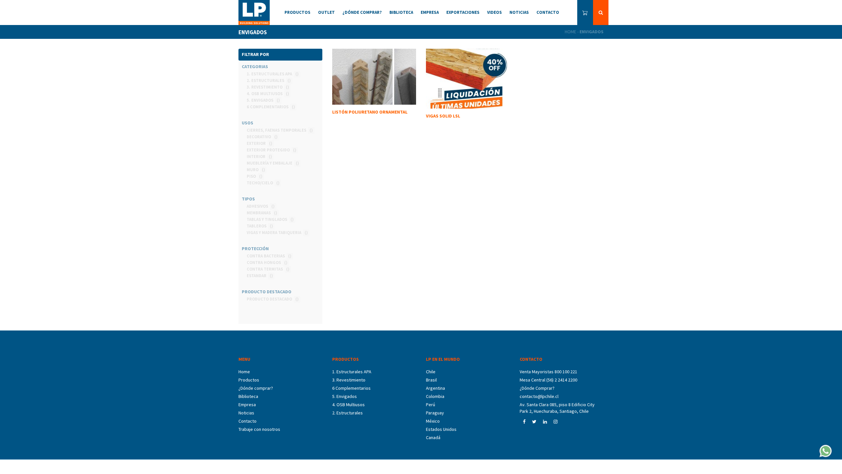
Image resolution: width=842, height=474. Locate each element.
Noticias (246, 413)
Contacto (247, 421)
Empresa (247, 405)
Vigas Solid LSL (443, 116)
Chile (430, 372)
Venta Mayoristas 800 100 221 (548, 372)
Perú (430, 405)
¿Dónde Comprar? (537, 388)
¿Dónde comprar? (255, 388)
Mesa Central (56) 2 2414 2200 (548, 380)
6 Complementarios (351, 388)
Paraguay (435, 413)
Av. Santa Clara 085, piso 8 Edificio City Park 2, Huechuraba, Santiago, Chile (557, 408)
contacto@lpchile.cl (539, 396)
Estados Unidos (441, 429)
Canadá (433, 437)
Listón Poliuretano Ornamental (370, 112)
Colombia (435, 396)
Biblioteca (248, 396)
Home (570, 32)
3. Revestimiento (348, 380)
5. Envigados (344, 396)
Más (468, 139)
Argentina (435, 388)
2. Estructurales (347, 413)
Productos (248, 380)
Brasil (431, 380)
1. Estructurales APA (351, 372)
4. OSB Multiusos (348, 405)
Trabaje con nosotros (259, 429)
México (433, 421)
